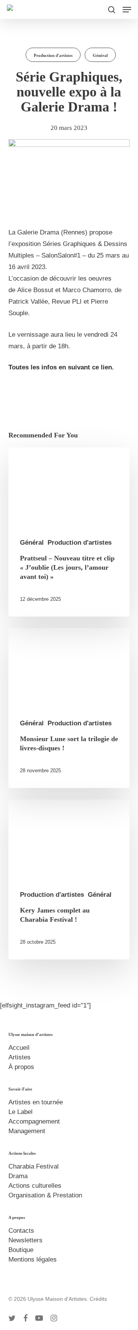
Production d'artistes (53, 55)
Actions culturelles (34, 1185)
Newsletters (25, 1240)
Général (100, 55)
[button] (127, 9)
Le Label (20, 1112)
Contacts (21, 1230)
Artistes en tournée (35, 1102)
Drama (18, 1176)
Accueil (19, 1047)
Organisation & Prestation (45, 1195)
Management (26, 1131)
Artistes (19, 1057)
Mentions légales (32, 1259)
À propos (21, 1067)
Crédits (98, 1299)
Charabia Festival (33, 1166)
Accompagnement (34, 1121)
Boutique (20, 1250)
